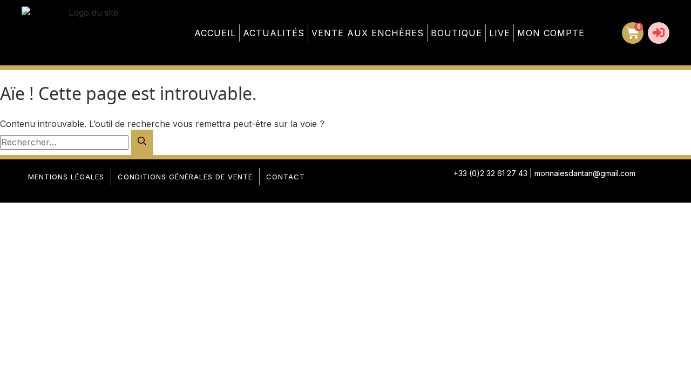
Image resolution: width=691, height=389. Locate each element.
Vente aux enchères (367, 33)
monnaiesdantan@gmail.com (584, 173)
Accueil (215, 33)
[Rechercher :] (65, 142)
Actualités (273, 33)
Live (499, 33)
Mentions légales (66, 176)
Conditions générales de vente (185, 176)
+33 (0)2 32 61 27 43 (490, 173)
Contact (285, 176)
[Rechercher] (142, 142)
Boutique (456, 33)
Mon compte (551, 33)
